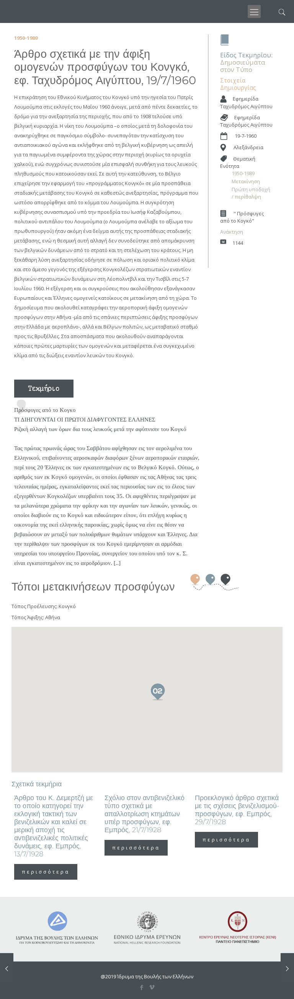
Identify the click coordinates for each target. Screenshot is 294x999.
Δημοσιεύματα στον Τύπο (242, 66)
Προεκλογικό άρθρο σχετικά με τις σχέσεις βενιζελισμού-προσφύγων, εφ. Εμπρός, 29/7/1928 (237, 810)
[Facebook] (142, 987)
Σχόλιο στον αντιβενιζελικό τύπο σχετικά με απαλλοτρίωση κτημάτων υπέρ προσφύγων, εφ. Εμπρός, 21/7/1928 (145, 814)
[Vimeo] (152, 987)
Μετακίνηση (246, 181)
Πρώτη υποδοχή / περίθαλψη (251, 193)
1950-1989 (243, 173)
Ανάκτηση (231, 231)
